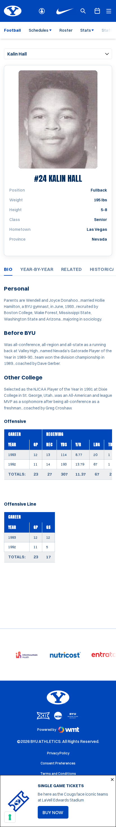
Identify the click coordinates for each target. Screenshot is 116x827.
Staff (107, 30)
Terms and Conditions (58, 773)
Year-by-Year (36, 269)
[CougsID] (41, 11)
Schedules (38, 30)
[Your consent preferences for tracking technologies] (10, 817)
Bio (8, 269)
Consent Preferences (58, 763)
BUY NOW (55, 814)
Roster (65, 30)
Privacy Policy (58, 753)
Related (71, 269)
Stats (85, 30)
